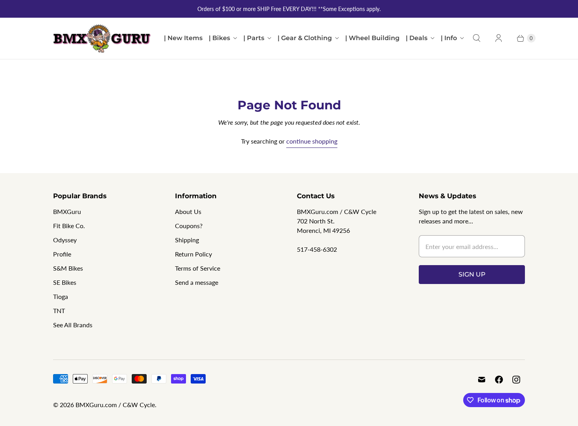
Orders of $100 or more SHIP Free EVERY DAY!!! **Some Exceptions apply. (289, 9)
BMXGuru (67, 211)
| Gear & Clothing (305, 38)
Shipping (187, 239)
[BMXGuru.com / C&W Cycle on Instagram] (516, 380)
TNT (59, 310)
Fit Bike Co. (69, 225)
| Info (449, 38)
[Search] (477, 38)
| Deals (416, 38)
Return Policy (193, 254)
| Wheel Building (372, 38)
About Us (188, 211)
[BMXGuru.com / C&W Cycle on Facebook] (499, 380)
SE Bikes (64, 282)
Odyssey (65, 239)
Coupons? (188, 225)
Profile (62, 254)
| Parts (253, 38)
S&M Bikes (68, 268)
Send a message (196, 282)
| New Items (183, 38)
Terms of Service (197, 268)
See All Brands (72, 324)
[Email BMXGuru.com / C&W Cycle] (481, 380)
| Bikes (219, 38)
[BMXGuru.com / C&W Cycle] (102, 38)
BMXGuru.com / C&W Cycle (115, 404)
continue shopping (311, 141)
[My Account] (499, 38)
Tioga (60, 296)
